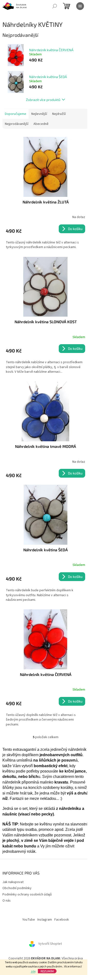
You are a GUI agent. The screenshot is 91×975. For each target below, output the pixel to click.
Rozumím (47, 971)
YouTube (28, 919)
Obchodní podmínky (17, 888)
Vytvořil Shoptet (50, 943)
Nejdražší (59, 113)
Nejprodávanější (16, 123)
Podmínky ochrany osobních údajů (27, 894)
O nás (6, 900)
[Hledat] (54, 6)
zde (33, 971)
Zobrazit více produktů (43, 100)
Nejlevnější (39, 113)
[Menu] (80, 6)
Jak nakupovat (13, 882)
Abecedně (41, 123)
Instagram (44, 919)
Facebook (61, 919)
